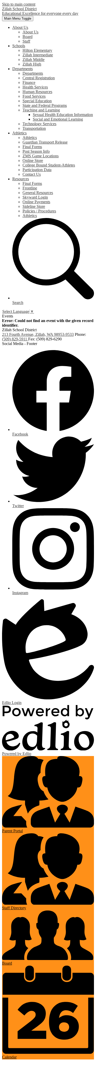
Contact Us (32, 174)
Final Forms (32, 147)
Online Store (33, 160)
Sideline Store (34, 206)
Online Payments (36, 202)
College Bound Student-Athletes (49, 165)
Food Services (34, 96)
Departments (33, 73)
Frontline (30, 188)
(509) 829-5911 (15, 339)
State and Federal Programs (45, 105)
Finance (29, 82)
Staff (26, 41)
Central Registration (39, 78)
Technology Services (39, 124)
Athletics (30, 137)
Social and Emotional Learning (58, 119)
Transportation (34, 128)
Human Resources (37, 91)
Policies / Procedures (39, 211)
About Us (30, 32)
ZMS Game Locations (41, 156)
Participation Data (37, 170)
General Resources (38, 192)
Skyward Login (35, 197)
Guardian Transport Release (45, 142)
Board (28, 36)
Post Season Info (36, 151)
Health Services (35, 87)
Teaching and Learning (41, 110)
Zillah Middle (34, 59)
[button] (20, 27)
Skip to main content (18, 4)
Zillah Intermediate (38, 55)
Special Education (37, 101)
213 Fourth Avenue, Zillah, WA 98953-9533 (38, 334)
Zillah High (32, 64)
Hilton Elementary (37, 50)
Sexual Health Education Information (63, 114)
